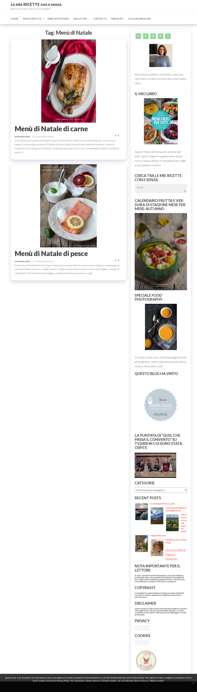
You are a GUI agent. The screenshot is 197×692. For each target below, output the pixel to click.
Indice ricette (32, 18)
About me (80, 18)
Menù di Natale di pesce (51, 253)
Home (14, 18)
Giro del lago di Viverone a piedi (162, 504)
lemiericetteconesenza (45, 136)
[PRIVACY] (142, 627)
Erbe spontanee (58, 18)
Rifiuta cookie (93, 686)
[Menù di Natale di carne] (68, 80)
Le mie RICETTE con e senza (36, 4)
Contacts (100, 18)
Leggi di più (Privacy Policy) (123, 686)
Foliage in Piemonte (158, 535)
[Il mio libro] (161, 121)
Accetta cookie (68, 686)
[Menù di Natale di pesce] (68, 205)
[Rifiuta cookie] (193, 682)
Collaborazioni (139, 18)
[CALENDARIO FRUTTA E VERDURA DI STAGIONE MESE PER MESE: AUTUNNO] (161, 251)
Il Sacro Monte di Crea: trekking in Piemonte (184, 523)
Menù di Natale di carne (51, 128)
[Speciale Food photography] (161, 327)
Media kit (117, 18)
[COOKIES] (142, 642)
